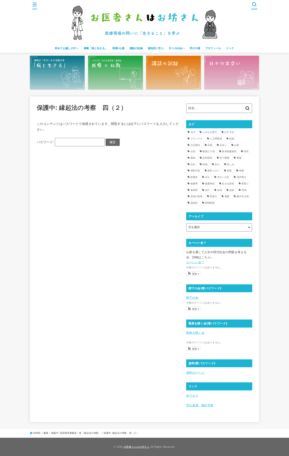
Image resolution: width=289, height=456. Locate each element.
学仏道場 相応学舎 (199, 405)
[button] (193, 274)
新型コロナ (213, 170)
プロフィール (213, 48)
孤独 (193, 158)
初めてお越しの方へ (67, 48)
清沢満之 (241, 177)
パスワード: (46, 142)
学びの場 (195, 48)
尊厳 (239, 158)
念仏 (217, 164)
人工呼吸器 (216, 138)
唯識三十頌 (208, 151)
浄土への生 (223, 177)
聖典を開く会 (195, 332)
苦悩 (244, 190)
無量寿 (194, 183)
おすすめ (229, 132)
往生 (193, 164)
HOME (36, 433)
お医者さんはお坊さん (136, 446)
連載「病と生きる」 (96, 48)
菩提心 (213, 196)
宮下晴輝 (224, 158)
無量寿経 (210, 183)
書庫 (45, 433)
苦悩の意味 (197, 196)
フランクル (197, 138)
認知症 (194, 202)
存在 (246, 151)
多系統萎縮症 (229, 151)
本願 (241, 170)
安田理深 (207, 158)
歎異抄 (194, 177)
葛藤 (227, 196)
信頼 (231, 138)
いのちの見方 (209, 132)
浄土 (207, 177)
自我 (219, 190)
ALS (193, 132)
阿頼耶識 (210, 202)
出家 (236, 145)
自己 (207, 190)
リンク (230, 48)
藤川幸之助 (243, 196)
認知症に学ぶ (156, 48)
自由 (231, 190)
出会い (223, 145)
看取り (245, 183)
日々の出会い (177, 48)
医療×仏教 (118, 48)
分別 (193, 151)
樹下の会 (192, 297)
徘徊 (204, 164)
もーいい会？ (195, 262)
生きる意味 (228, 183)
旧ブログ (192, 395)
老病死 (194, 190)
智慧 (229, 170)
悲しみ (230, 164)
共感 (209, 145)
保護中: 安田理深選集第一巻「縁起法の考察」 (76, 433)
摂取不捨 (195, 170)
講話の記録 (136, 48)
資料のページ (195, 372)
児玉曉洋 (195, 145)
